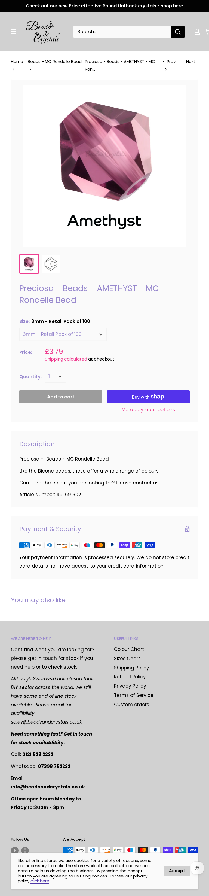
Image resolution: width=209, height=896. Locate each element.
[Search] (178, 32)
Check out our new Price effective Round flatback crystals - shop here (104, 6)
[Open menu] (13, 31)
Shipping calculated (66, 359)
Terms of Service (133, 695)
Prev (171, 61)
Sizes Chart (127, 658)
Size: (54, 321)
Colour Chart (129, 649)
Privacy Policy (130, 686)
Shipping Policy (131, 668)
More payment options (148, 409)
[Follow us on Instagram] (25, 851)
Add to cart (61, 397)
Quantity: (30, 376)
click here (39, 881)
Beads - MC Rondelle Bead (55, 61)
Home (17, 61)
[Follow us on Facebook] (15, 851)
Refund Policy (130, 676)
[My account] (197, 32)
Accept (177, 871)
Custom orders (131, 704)
